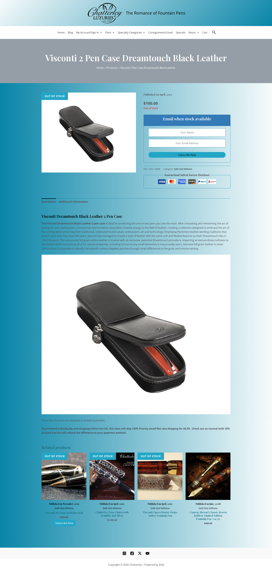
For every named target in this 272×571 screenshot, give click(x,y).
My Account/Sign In (87, 32)
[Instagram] (124, 553)
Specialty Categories (130, 32)
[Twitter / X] (140, 553)
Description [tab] (49, 201)
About (192, 32)
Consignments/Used (160, 32)
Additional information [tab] (73, 201)
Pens (108, 32)
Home (61, 32)
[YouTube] (147, 553)
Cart (204, 32)
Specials (180, 32)
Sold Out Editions (183, 168)
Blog (70, 32)
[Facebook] (132, 553)
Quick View (64, 496)
